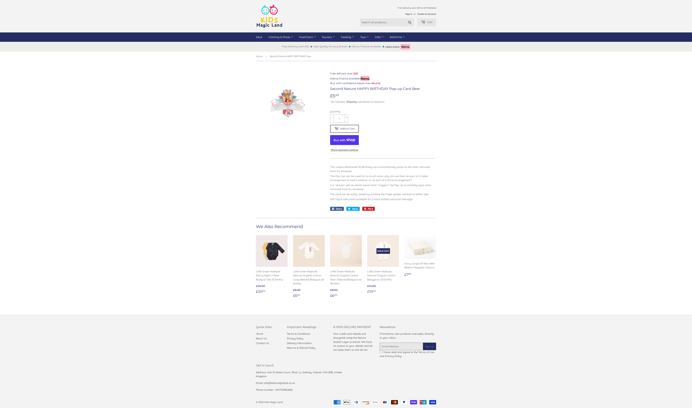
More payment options (344, 149)
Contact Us (262, 343)
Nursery (327, 37)
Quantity (335, 111)
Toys (363, 37)
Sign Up (429, 346)
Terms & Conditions (298, 333)
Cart (429, 22)
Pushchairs (306, 37)
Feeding (346, 37)
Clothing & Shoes (280, 37)
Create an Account (426, 14)
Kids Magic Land (273, 402)
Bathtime (396, 37)
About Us (261, 338)
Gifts (378, 37)
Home (259, 56)
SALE (259, 37)
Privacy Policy (295, 338)
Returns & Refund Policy (301, 347)
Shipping (351, 101)
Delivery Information (299, 343)
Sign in (408, 14)
